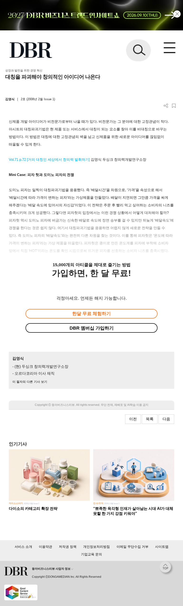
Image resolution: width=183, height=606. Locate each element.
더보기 (166, 106)
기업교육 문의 (91, 554)
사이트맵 (161, 547)
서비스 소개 (23, 547)
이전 (133, 419)
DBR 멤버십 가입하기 (92, 328)
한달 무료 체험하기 (91, 313)
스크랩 (174, 106)
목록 (149, 419)
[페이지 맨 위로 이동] (166, 568)
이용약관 (45, 547)
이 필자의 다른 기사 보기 (29, 381)
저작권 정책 (67, 547)
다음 (166, 419)
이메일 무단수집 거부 (132, 547)
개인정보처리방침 (96, 547)
